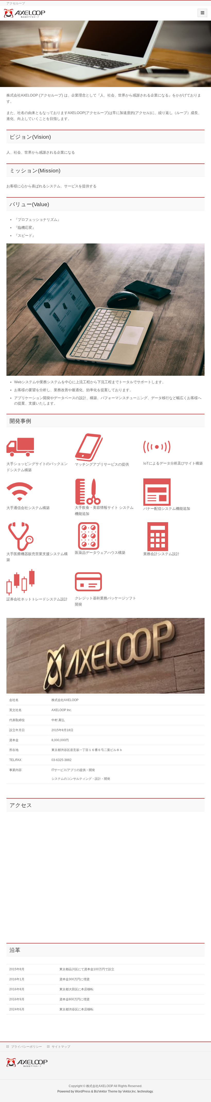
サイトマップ (61, 1046)
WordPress (82, 1091)
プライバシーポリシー (26, 1046)
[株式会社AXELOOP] (24, 15)
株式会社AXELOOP (99, 1086)
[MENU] (202, 13)
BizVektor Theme (106, 1091)
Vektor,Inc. (129, 1091)
